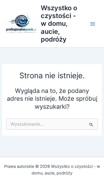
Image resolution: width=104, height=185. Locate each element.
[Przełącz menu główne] (92, 24)
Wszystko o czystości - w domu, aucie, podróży (59, 24)
